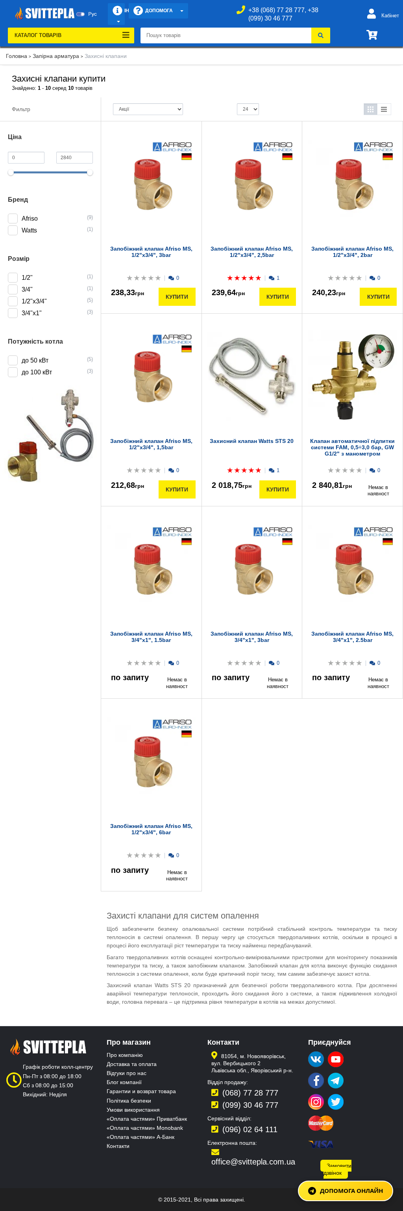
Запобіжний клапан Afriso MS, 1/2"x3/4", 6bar (151, 829)
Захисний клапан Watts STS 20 (252, 441)
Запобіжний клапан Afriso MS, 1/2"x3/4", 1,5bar (151, 444)
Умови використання (133, 1110)
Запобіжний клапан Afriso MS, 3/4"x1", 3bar (252, 637)
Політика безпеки (129, 1101)
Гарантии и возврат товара (141, 1091)
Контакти (118, 1146)
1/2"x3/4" (34, 301)
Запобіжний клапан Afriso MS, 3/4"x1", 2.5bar (352, 637)
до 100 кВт (37, 372)
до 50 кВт (35, 360)
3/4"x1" (32, 313)
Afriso (30, 218)
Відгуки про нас (126, 1073)
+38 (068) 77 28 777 (276, 10)
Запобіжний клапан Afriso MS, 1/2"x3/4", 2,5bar (252, 252)
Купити (177, 297)
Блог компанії (124, 1082)
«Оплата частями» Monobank (145, 1128)
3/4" (27, 289)
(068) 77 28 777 (250, 1092)
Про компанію (125, 1055)
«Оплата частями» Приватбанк (147, 1119)
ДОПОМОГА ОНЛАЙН (351, 1190)
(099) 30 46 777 (250, 1105)
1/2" (27, 277)
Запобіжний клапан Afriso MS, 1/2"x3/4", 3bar (151, 252)
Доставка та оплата (132, 1064)
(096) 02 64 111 (249, 1129)
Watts (29, 230)
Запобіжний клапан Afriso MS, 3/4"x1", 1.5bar (151, 637)
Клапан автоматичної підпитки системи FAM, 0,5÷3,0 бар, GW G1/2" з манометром (352, 447)
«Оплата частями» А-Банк (140, 1137)
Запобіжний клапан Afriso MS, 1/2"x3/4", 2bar (352, 252)
